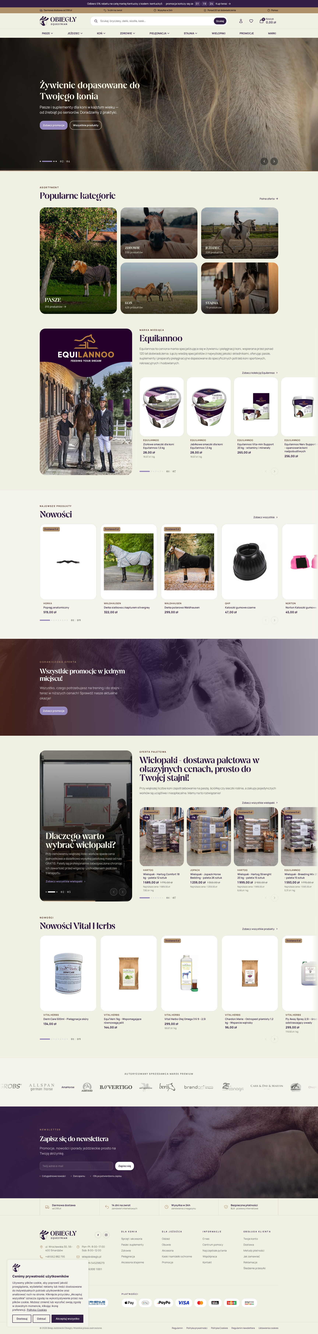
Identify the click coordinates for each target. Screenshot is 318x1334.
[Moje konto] (240, 21)
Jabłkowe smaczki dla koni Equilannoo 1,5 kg (206, 445)
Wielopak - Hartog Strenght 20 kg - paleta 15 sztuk (254, 875)
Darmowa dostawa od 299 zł (58, 10)
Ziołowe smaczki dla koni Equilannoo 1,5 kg (158, 445)
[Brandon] (162, 1087)
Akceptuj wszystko (67, 1318)
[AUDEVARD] (50, 1087)
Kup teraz (221, 3)
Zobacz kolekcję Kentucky (59, 122)
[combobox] (156, 21)
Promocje (247, 33)
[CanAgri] (196, 1087)
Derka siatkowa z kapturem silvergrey (127, 607)
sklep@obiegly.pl (91, 1256)
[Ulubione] (251, 21)
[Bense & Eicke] (109, 1087)
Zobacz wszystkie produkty (258, 928)
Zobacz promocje (53, 710)
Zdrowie (126, 33)
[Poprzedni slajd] (264, 161)
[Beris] (131, 1087)
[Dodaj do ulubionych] (178, 382)
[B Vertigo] (79, 1087)
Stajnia (189, 33)
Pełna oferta (267, 198)
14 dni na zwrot (114, 10)
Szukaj (220, 21)
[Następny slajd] (274, 161)
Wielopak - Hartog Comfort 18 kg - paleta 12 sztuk (161, 875)
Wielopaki (218, 33)
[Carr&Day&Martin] (230, 1087)
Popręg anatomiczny (56, 607)
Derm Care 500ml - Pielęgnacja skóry (66, 1019)
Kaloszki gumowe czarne (240, 607)
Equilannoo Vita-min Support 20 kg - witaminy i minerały (255, 445)
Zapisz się (124, 1166)
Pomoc (274, 10)
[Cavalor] (259, 1087)
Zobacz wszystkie (264, 517)
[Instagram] (106, 1235)
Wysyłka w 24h (165, 10)
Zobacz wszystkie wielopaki (64, 881)
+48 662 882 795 (55, 1256)
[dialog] (47, 1293)
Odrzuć (41, 1318)
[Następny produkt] (274, 471)
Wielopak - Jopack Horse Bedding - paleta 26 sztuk (206, 875)
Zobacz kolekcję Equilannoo (258, 372)
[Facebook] (98, 1235)
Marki (272, 33)
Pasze (46, 33)
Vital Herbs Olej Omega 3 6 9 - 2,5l (185, 1019)
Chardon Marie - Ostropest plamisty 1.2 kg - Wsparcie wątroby (249, 1020)
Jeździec (74, 33)
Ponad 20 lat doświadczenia (222, 10)
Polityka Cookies (37, 1309)
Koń (99, 33)
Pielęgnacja (158, 33)
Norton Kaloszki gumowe (301, 607)
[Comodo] (295, 1087)
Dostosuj (22, 1318)
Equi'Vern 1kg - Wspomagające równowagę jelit (122, 1020)
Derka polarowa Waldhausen (182, 607)
